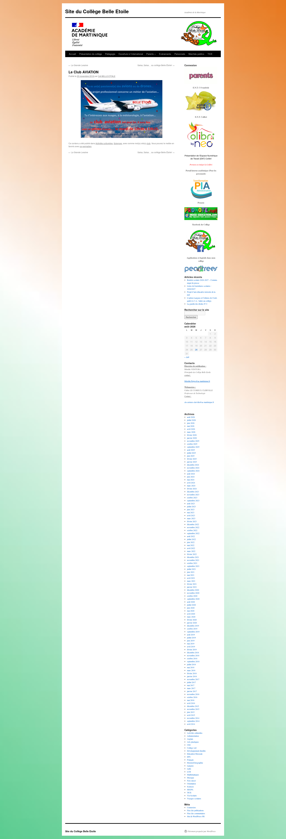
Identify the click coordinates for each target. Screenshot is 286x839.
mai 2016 (190, 700)
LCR (189, 771)
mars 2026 (191, 432)
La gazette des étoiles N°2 (197, 303)
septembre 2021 (193, 566)
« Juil (186, 357)
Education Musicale (194, 753)
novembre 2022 (193, 527)
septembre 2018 (193, 661)
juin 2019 (190, 640)
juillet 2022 (191, 539)
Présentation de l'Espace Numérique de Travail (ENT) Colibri (201, 157)
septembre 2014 (193, 721)
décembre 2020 (193, 590)
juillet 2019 (191, 637)
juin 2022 (190, 542)
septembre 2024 (193, 470)
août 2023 (191, 503)
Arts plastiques (193, 741)
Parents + (151, 53)
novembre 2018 (193, 655)
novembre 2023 (193, 494)
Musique (190, 777)
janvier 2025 (192, 461)
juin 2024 (190, 476)
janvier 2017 (192, 691)
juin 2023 (190, 509)
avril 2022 (191, 548)
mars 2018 (191, 670)
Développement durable (196, 750)
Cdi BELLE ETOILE (106, 76)
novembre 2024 (193, 467)
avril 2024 (191, 482)
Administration (193, 736)
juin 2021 (190, 572)
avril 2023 (191, 515)
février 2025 (192, 458)
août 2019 (191, 634)
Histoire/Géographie (195, 762)
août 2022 (191, 536)
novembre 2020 (193, 593)
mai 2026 (190, 426)
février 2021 (192, 584)
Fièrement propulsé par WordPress (202, 831)
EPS (189, 756)
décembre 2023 (193, 491)
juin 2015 (190, 712)
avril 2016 (191, 703)
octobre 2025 (192, 444)
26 (196, 349)
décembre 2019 (193, 625)
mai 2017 (190, 685)
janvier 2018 (192, 676)
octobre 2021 (192, 563)
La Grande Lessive (78, 65)
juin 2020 (190, 607)
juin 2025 (190, 455)
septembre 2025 (193, 446)
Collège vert (191, 747)
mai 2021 (190, 575)
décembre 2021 (193, 557)
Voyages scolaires (194, 798)
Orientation (191, 783)
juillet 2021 (191, 569)
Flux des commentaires (196, 813)
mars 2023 (191, 518)
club (148, 143)
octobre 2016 (192, 697)
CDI (189, 744)
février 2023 (192, 521)
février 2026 (192, 435)
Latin (189, 768)
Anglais (190, 739)
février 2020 (192, 619)
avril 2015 (191, 715)
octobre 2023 (192, 497)
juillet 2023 (191, 506)
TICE (210, 53)
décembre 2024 (193, 464)
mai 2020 (190, 610)
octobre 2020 (192, 595)
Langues (190, 765)
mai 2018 (190, 667)
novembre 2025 (193, 441)
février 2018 (192, 673)
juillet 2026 (191, 420)
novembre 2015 (193, 709)
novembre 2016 (193, 694)
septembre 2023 (193, 500)
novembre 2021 (193, 560)
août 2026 (191, 417)
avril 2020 (191, 613)
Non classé (191, 780)
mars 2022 (191, 551)
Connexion (191, 807)
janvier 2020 (192, 622)
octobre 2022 (192, 530)
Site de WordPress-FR (196, 816)
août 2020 (191, 601)
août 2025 (191, 449)
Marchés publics (196, 53)
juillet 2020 (191, 604)
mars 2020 (191, 616)
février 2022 (192, 554)
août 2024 (191, 473)
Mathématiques (193, 774)
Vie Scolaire (192, 795)
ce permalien (86, 146)
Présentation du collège (90, 53)
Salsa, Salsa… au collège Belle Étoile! (156, 65)
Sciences (118, 143)
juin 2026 (190, 423)
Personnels (179, 53)
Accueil (72, 53)
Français (190, 759)
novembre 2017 (193, 679)
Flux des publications (195, 810)
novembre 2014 (193, 718)
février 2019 (192, 649)
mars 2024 (191, 485)
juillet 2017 (191, 682)
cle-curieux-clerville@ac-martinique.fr (199, 402)
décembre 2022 (193, 524)
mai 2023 (190, 512)
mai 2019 (190, 643)
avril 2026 (191, 429)
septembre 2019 (193, 631)
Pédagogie (110, 53)
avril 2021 (191, 578)
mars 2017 (191, 688)
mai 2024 (190, 479)
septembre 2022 (193, 533)
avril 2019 (191, 646)
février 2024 (192, 488)
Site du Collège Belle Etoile (97, 11)
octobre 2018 (192, 658)
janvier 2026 (192, 438)
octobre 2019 (192, 628)
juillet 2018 (191, 664)
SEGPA (190, 789)
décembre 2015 (193, 706)
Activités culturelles (104, 143)
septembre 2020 (193, 598)
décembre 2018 (193, 652)
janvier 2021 (192, 587)
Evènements (165, 53)
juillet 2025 (191, 452)
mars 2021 (191, 581)
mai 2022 (190, 545)
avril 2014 (191, 724)
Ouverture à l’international (131, 53)
